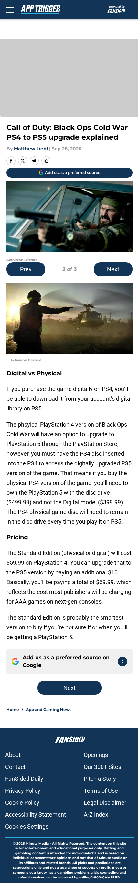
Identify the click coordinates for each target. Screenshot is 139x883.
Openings (96, 754)
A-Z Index (96, 814)
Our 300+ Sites (102, 766)
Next (113, 269)
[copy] (45, 160)
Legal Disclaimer (105, 802)
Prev (26, 269)
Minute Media (37, 843)
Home (12, 709)
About (13, 754)
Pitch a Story (100, 778)
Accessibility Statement (35, 814)
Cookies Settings (26, 826)
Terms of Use (101, 790)
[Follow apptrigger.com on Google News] (122, 661)
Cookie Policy (22, 802)
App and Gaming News (48, 709)
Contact (15, 766)
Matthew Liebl (31, 149)
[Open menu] (10, 10)
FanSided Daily (24, 778)
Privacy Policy (22, 790)
